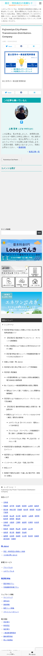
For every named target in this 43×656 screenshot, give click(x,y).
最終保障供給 (8, 636)
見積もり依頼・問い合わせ (13, 362)
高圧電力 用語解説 (10, 372)
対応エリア (8, 468)
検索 (39, 233)
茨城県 (19, 510)
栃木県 (25, 510)
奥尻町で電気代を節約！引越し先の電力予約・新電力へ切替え (22, 474)
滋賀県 (24, 522)
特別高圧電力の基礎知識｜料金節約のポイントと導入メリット (22, 448)
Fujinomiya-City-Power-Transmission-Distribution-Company (12, 159)
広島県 (24, 529)
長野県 (37, 516)
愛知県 (18, 519)
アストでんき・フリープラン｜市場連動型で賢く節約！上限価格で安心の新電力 (24, 432)
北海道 (5, 502)
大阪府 (12, 522)
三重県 (18, 522)
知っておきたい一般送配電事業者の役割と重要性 (21, 385)
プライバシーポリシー (11, 612)
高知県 (24, 532)
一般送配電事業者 (9, 633)
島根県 (12, 529)
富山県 (12, 516)
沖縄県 (13, 539)
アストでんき (8, 567)
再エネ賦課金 (8, 640)
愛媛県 (18, 532)
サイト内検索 (5, 229)
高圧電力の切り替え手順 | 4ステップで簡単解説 (20, 367)
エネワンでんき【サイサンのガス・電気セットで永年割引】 (24, 424)
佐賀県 (12, 536)
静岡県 (12, 519)
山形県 (30, 506)
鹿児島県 (6, 539)
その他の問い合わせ (10, 555)
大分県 (24, 536)
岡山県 (18, 529)
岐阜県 (5, 519)
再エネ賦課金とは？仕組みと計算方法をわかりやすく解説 (23, 347)
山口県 (30, 529)
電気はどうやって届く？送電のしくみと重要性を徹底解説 (23, 392)
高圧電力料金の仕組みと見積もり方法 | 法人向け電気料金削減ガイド (21, 331)
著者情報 (22, 147)
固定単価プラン (8, 583)
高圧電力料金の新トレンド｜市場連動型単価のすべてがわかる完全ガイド (23, 355)
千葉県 (5, 512)
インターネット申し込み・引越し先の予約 (19, 462)
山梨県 (31, 516)
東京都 (5, 510)
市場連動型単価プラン (11, 587)
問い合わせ (32, 654)
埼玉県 (38, 510)
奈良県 (36, 522)
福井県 (24, 516)
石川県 (18, 516)
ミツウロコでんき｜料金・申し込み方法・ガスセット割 (24, 440)
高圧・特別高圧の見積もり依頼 (14, 551)
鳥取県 (5, 529)
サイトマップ (8, 597)
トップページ (8, 325)
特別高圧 (6, 625)
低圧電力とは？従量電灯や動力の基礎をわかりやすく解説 (22, 456)
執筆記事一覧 (34, 152)
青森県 (5, 506)
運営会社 (6, 601)
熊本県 (30, 536)
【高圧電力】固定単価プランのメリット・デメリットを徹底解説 (23, 339)
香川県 (12, 532)
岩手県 (12, 506)
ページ (8, 487)
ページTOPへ (11, 654)
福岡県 (5, 536)
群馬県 (32, 510)
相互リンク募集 (8, 608)
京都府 (5, 522)
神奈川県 (13, 510)
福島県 (36, 506)
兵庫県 (30, 522)
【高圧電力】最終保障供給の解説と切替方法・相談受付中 (23, 408)
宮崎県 (36, 536)
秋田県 (24, 506)
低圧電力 (6, 629)
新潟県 (5, 516)
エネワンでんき (8, 571)
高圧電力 (6, 622)
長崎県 (18, 536)
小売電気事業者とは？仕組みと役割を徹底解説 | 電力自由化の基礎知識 (23, 378)
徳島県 (5, 532)
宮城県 (18, 506)
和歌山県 (6, 525)
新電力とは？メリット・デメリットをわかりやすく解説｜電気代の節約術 (23, 416)
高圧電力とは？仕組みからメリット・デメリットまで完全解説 (22, 400)
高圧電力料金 (5, 578)
